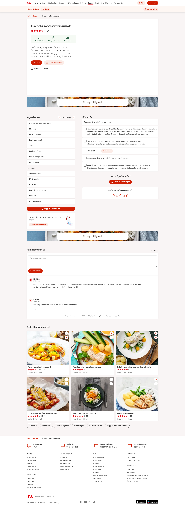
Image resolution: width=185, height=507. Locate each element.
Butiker (83, 3)
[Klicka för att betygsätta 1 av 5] (113, 195)
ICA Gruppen (97, 460)
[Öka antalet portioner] (74, 117)
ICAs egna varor (98, 457)
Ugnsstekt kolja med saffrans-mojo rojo (87, 367)
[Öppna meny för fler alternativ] (66, 337)
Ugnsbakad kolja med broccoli (84, 413)
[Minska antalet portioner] (59, 117)
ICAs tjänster (31, 475)
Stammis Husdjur (65, 463)
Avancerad (67, 41)
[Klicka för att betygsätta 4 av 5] (124, 195)
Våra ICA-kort (64, 469)
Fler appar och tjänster (34, 487)
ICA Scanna (30, 481)
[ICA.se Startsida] (29, 3)
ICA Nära (96, 463)
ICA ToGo (30, 484)
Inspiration (99, 3)
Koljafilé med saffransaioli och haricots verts (134, 367)
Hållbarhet (131, 454)
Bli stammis (63, 457)
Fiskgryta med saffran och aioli (39, 367)
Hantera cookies (132, 481)
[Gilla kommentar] (35, 291)
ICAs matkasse (73, 3)
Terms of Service (111, 316)
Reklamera (130, 469)
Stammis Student (65, 460)
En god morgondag (133, 460)
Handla (29, 454)
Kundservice (119, 3)
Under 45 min (39, 41)
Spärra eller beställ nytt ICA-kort (137, 475)
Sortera (153, 250)
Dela (46, 69)
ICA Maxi (96, 472)
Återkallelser (131, 472)
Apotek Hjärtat (31, 466)
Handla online (39, 3)
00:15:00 (91, 151)
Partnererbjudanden (67, 466)
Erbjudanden (52, 3)
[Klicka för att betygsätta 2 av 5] (117, 195)
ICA (94, 454)
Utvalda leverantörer (100, 475)
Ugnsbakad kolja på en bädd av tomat (42, 413)
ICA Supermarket (99, 466)
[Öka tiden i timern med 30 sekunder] (98, 151)
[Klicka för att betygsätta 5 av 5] (127, 195)
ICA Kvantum (97, 469)
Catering (62, 3)
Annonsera (97, 478)
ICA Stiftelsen (131, 457)
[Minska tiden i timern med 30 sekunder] (86, 151)
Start (28, 16)
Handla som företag (33, 469)
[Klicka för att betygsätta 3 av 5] (120, 195)
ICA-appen (30, 478)
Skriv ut (37, 69)
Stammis (108, 3)
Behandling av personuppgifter (137, 478)
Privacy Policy (100, 316)
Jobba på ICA (97, 481)
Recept (90, 3)
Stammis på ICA (66, 454)
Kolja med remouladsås (126, 413)
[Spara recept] (66, 333)
